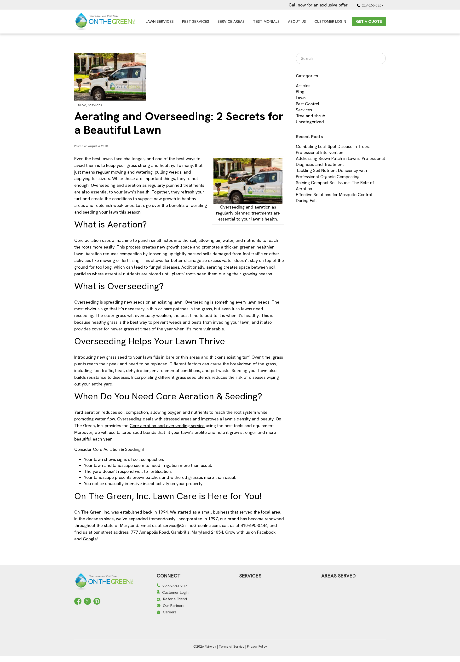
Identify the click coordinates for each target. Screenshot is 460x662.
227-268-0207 (372, 5)
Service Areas (231, 21)
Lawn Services (159, 21)
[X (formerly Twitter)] (87, 600)
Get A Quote (369, 21)
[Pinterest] (96, 600)
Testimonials (266, 21)
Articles (303, 85)
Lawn (301, 98)
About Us (297, 21)
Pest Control (307, 104)
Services (95, 105)
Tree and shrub (310, 116)
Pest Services (195, 21)
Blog (82, 105)
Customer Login (330, 21)
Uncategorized (310, 121)
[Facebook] (77, 600)
